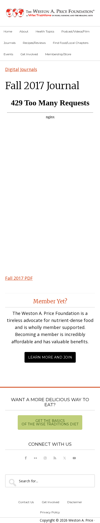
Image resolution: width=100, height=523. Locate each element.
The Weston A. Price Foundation (50, 13)
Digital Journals (21, 69)
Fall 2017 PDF (19, 278)
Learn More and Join (50, 357)
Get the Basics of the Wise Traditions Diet (50, 422)
